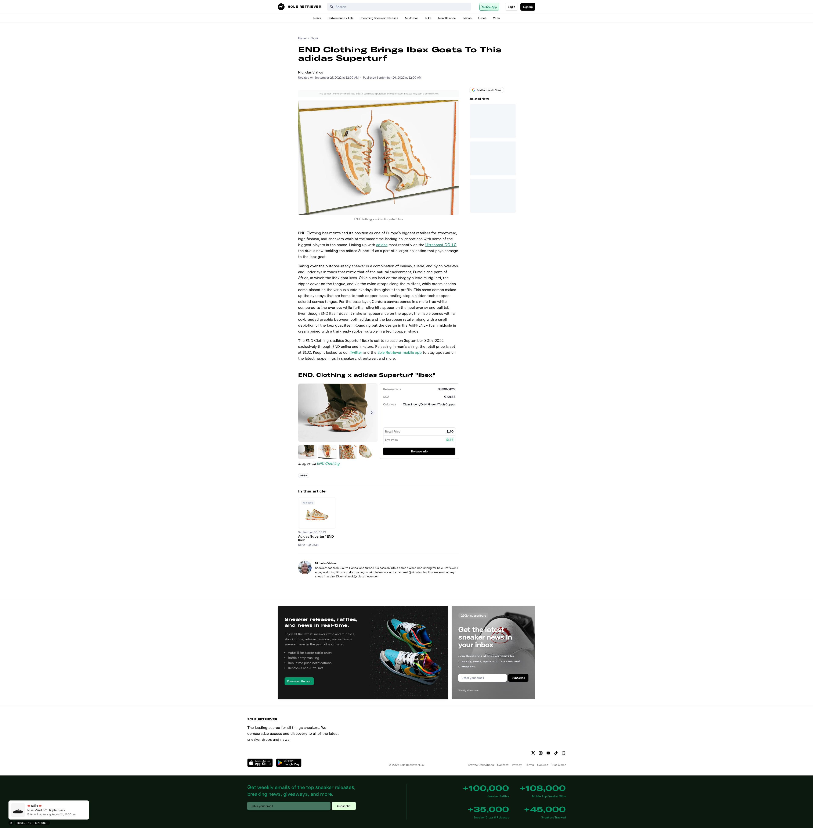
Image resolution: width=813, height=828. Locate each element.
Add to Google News (489, 90)
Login (511, 6)
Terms (529, 765)
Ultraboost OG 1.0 (440, 245)
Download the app (299, 681)
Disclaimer (559, 765)
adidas (467, 18)
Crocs (482, 18)
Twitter (356, 352)
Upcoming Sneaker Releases (379, 18)
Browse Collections (481, 765)
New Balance (447, 18)
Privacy (517, 765)
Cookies (542, 765)
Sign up (528, 6)
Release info (419, 451)
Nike (428, 18)
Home (302, 38)
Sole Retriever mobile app (399, 352)
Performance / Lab (340, 18)
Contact (503, 765)
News (317, 18)
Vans (496, 18)
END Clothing (328, 463)
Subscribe (518, 678)
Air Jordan (412, 18)
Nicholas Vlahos (310, 72)
